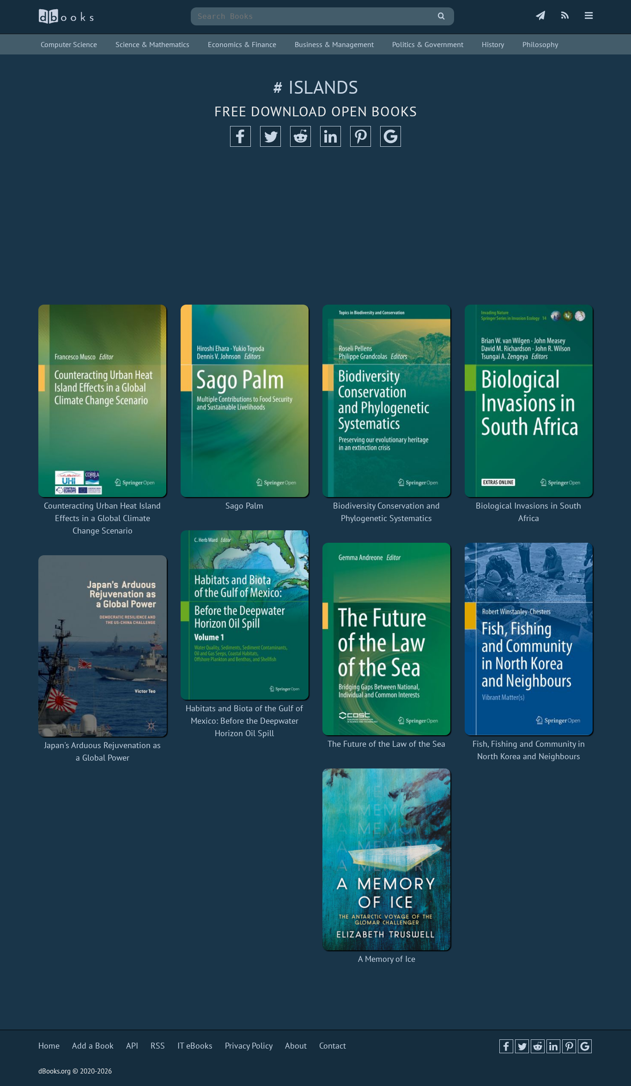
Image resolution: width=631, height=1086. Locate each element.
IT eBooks (194, 1045)
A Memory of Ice (386, 959)
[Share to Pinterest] (361, 143)
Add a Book (93, 1045)
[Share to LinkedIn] (331, 143)
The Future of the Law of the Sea (386, 743)
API (132, 1045)
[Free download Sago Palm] (245, 401)
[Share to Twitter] (270, 143)
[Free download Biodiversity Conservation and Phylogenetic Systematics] (386, 401)
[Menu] (589, 16)
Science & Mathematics (152, 44)
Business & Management (334, 44)
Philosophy (540, 44)
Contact (332, 1045)
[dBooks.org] (66, 21)
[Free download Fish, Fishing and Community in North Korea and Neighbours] (529, 639)
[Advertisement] (315, 226)
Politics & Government (427, 44)
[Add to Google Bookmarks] (391, 143)
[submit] (441, 16)
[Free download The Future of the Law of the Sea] (386, 639)
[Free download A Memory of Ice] (386, 859)
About (296, 1045)
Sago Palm (244, 505)
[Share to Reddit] (300, 143)
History (493, 44)
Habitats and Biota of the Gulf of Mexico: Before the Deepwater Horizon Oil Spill (244, 720)
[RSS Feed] (565, 16)
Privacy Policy (249, 1045)
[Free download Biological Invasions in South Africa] (529, 401)
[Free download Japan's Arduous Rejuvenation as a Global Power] (102, 646)
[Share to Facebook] (240, 143)
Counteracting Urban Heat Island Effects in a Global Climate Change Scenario (102, 518)
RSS (158, 1045)
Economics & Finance (242, 44)
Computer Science (69, 44)
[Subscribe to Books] (540, 16)
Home (49, 1045)
